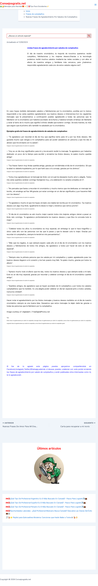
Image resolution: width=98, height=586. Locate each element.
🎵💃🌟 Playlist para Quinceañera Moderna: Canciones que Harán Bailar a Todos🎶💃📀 (42, 517)
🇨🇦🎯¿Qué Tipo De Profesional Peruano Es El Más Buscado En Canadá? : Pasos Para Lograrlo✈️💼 (46, 507)
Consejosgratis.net (13, 3)
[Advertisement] (49, 89)
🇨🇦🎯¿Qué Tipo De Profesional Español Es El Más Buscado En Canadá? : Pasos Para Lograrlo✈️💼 (46, 503)
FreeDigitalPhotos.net (41, 312)
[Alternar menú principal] (95, 4)
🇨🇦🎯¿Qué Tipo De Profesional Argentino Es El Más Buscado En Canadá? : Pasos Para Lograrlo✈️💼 (46, 499)
